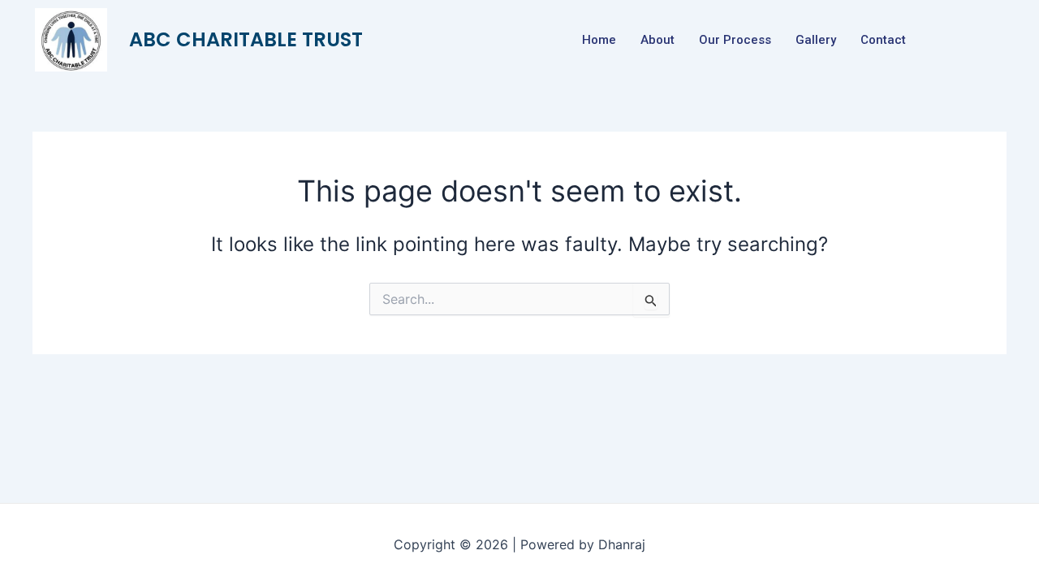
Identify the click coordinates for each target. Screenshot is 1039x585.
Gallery (815, 39)
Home (599, 39)
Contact (883, 39)
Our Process (735, 39)
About (657, 39)
